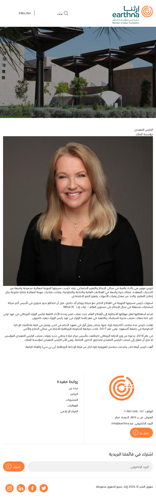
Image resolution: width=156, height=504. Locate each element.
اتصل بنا (144, 433)
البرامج (74, 393)
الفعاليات (73, 405)
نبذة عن (73, 388)
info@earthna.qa (122, 423)
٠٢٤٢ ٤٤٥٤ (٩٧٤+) (134, 411)
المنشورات (72, 399)
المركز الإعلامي (69, 411)
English (24, 13)
